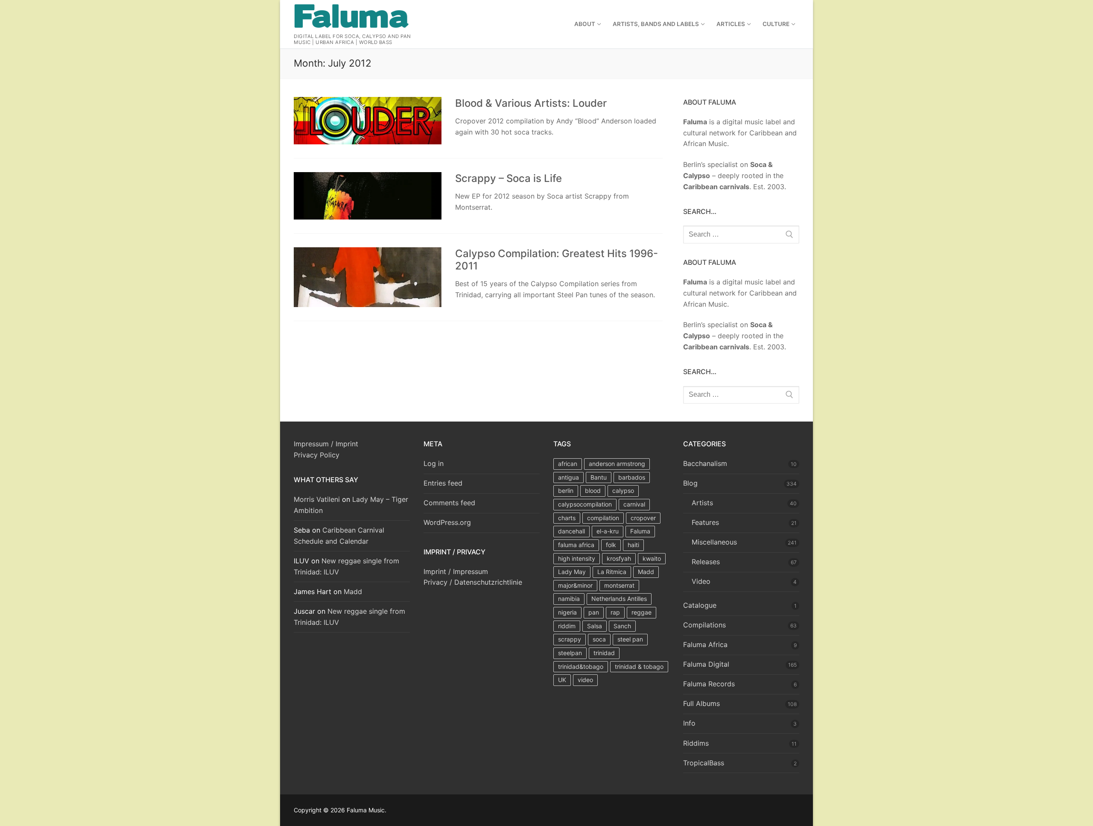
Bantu (598, 477)
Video (701, 581)
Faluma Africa (705, 644)
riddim (567, 626)
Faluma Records (709, 684)
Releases (706, 561)
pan (593, 612)
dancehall (571, 531)
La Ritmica (611, 571)
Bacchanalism (705, 463)
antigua (568, 477)
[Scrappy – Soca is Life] (367, 196)
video (585, 679)
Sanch (622, 626)
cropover (643, 517)
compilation (603, 517)
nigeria (567, 612)
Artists (702, 502)
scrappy (569, 639)
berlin (565, 490)
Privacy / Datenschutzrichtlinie (473, 582)
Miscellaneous (714, 542)
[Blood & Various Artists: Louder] (367, 120)
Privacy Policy (316, 455)
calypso (623, 490)
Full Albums (701, 703)
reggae (641, 612)
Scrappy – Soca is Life (508, 178)
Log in (434, 463)
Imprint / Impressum (456, 571)
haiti (633, 544)
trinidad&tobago (580, 666)
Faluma (640, 531)
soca (599, 639)
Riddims (696, 743)
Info (689, 723)
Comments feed (449, 502)
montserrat (619, 585)
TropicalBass (703, 763)
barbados (631, 477)
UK (562, 679)
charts (567, 517)
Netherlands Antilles (619, 598)
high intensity (576, 558)
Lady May (572, 571)
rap (615, 612)
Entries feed (443, 483)
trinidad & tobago (639, 666)
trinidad (604, 652)
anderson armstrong (617, 463)
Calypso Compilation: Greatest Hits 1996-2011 (556, 259)
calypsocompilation (585, 504)
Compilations (704, 625)
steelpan (570, 652)
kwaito (652, 558)
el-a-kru (607, 531)
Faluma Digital (706, 664)
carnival (634, 504)
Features (705, 522)
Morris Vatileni (317, 499)
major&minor (575, 585)
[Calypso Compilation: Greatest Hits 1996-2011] (367, 277)
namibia (569, 598)
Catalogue (699, 605)
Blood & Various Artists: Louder (531, 103)
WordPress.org (447, 522)
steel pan (630, 639)
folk (611, 544)
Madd (353, 591)
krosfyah (619, 558)
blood (593, 490)
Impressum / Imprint (326, 443)
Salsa (594, 626)
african (567, 463)
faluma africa (576, 544)
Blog (690, 483)
